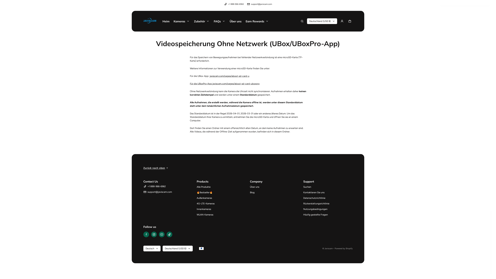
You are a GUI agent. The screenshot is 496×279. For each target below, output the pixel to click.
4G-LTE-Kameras (206, 203)
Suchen (307, 186)
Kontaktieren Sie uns (313, 192)
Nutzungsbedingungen (315, 209)
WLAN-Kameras (205, 214)
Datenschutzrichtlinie (314, 198)
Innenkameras (204, 209)
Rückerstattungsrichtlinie (316, 203)
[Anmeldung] (342, 21)
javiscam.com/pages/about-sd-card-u (229, 76)
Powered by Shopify (344, 248)
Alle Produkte (204, 186)
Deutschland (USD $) (320, 21)
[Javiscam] (149, 21)
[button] (302, 21)
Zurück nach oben (154, 167)
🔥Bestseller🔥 (204, 192)
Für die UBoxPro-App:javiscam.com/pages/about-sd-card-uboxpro (224, 83)
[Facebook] (146, 234)
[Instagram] (154, 234)
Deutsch (150, 248)
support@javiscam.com (261, 4)
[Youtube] (162, 234)
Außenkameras (204, 198)
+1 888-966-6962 (236, 4)
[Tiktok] (169, 234)
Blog (252, 192)
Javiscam (328, 248)
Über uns (254, 186)
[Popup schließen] (486, 214)
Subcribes (465, 268)
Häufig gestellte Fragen (315, 214)
